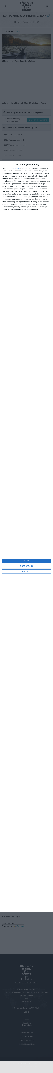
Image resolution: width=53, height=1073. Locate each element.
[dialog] (26, 536)
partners (15, 168)
